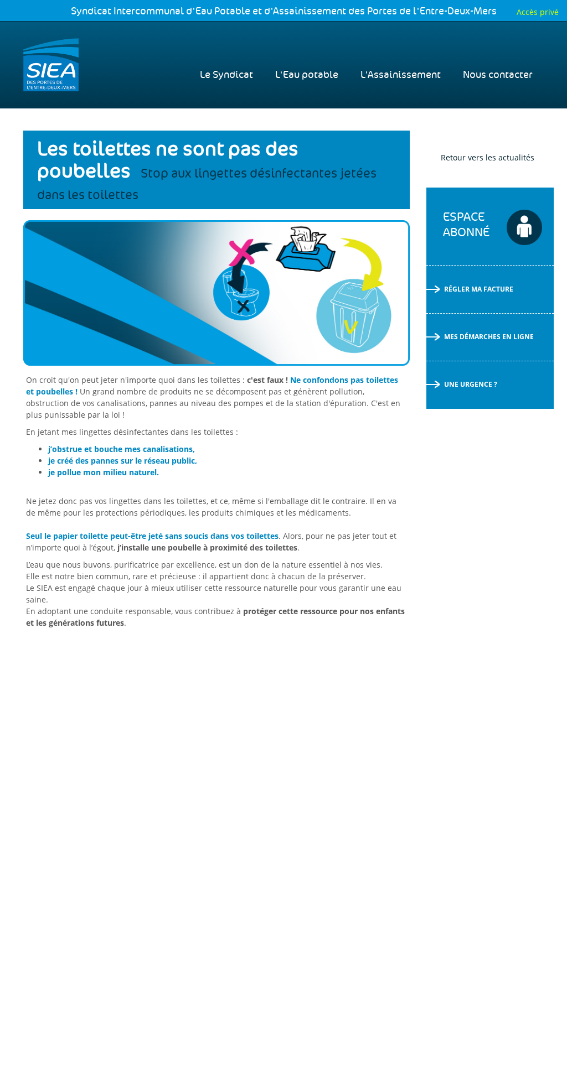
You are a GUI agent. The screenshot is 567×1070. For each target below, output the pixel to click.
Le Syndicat (226, 75)
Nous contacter (498, 75)
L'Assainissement (400, 75)
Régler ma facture (478, 289)
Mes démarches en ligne (489, 336)
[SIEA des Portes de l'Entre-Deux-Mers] (51, 64)
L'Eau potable (306, 75)
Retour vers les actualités (487, 157)
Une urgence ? (470, 384)
